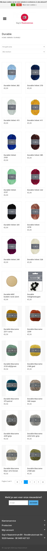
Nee (19, 5)
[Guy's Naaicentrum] (28, 19)
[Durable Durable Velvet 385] (35, 142)
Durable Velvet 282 (11, 85)
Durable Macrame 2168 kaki (34, 469)
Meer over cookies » (30, 5)
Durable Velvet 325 (11, 225)
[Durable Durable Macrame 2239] (35, 316)
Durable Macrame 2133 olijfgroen (11, 365)
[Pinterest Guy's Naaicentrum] (23, 510)
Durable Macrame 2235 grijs (11, 434)
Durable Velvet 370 (35, 85)
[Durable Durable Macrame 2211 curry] (12, 316)
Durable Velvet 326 (35, 259)
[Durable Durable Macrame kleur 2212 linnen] (12, 455)
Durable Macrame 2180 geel (34, 365)
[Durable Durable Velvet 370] (35, 72)
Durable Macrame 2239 (34, 330)
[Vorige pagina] (17, 482)
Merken (10, 38)
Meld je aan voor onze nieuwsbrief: (23, 497)
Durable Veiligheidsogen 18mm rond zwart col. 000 (34, 295)
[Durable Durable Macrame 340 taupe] (35, 385)
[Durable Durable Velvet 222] (35, 177)
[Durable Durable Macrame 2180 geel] (35, 351)
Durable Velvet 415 (11, 120)
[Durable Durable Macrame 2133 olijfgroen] (12, 351)
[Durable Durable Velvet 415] (12, 107)
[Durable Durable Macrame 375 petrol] (12, 385)
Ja (13, 5)
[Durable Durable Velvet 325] (12, 211)
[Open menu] (4, 18)
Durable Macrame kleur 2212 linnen (11, 469)
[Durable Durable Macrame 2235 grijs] (12, 420)
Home (4, 38)
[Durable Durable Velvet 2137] (12, 177)
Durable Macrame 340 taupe (34, 400)
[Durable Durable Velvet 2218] (35, 211)
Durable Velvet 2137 (10, 191)
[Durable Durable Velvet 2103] (12, 142)
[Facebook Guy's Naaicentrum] (19, 510)
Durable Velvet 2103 (10, 156)
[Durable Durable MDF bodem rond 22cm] (12, 281)
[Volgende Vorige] (43, 482)
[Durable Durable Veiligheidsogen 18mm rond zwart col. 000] (35, 281)
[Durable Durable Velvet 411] (35, 107)
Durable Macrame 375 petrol (11, 400)
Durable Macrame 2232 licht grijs (34, 434)
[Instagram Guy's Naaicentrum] (28, 510)
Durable (17, 38)
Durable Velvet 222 (35, 190)
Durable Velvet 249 (11, 259)
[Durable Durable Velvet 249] (12, 246)
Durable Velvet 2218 (33, 226)
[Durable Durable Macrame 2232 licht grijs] (35, 420)
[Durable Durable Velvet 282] (12, 72)
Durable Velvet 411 (35, 120)
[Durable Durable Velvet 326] (35, 246)
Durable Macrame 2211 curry (11, 330)
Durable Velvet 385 (35, 155)
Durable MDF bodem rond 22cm (11, 295)
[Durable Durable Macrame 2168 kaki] (35, 455)
